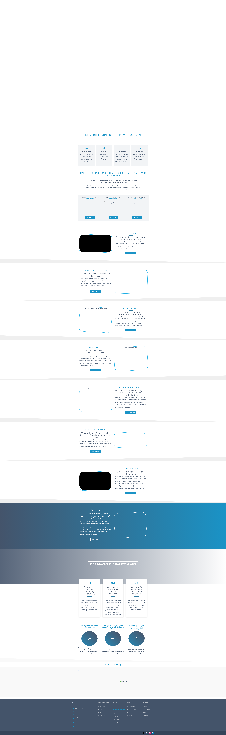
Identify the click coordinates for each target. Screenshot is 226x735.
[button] (102, 2)
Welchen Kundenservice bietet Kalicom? (114, 684)
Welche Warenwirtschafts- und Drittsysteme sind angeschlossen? (120, 675)
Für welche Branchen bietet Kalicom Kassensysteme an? (118, 687)
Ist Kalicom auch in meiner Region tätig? (114, 690)
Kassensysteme (103, 702)
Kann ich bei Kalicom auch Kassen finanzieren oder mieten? (119, 681)
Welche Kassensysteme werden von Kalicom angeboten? (118, 672)
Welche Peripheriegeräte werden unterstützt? (115, 678)
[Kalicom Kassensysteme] (84, 2)
